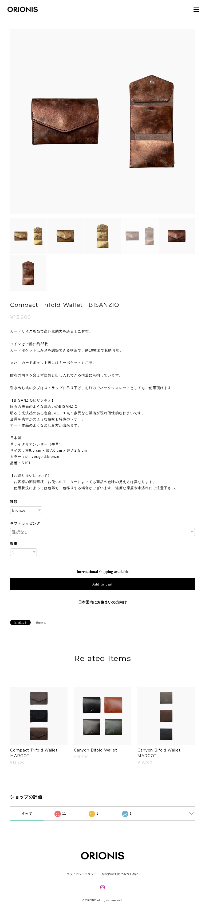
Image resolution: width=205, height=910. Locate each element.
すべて (27, 813)
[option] (102, 121)
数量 (14, 544)
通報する (41, 622)
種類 (14, 502)
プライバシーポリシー (82, 874)
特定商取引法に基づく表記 (120, 874)
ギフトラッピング (25, 523)
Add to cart (102, 584)
